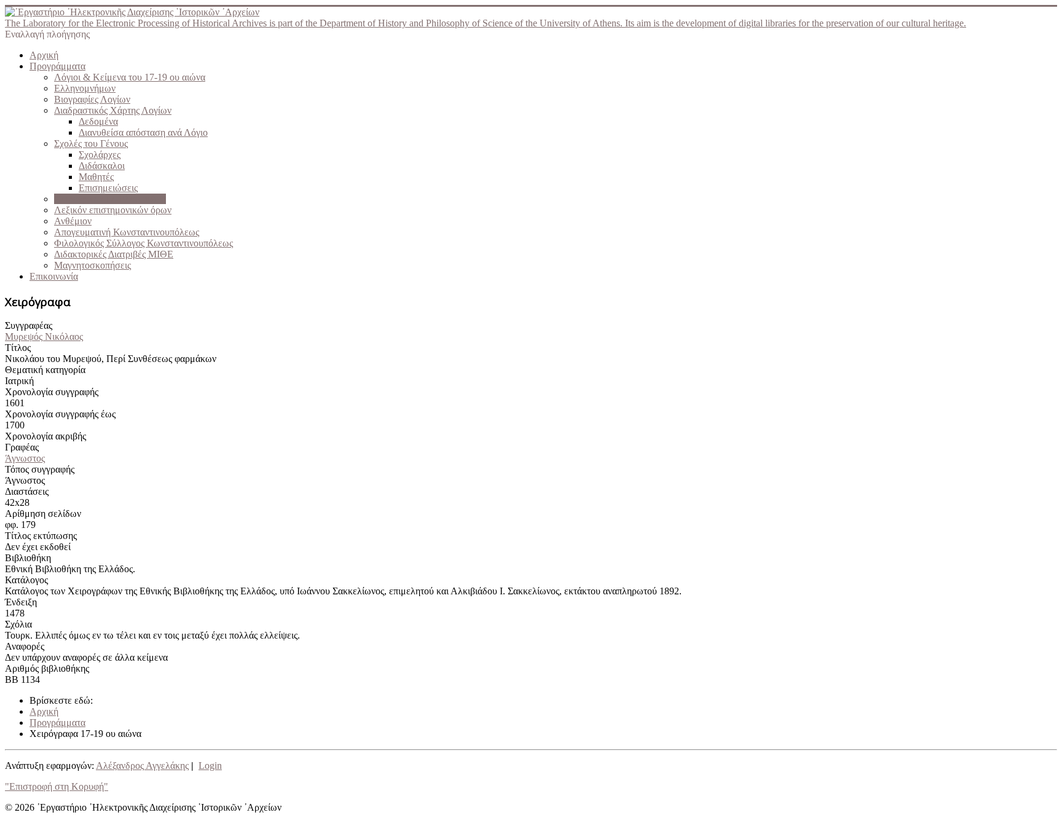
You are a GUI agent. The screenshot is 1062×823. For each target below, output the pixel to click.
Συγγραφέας (28, 325)
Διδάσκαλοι (102, 165)
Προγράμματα (57, 66)
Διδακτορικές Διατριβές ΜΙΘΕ (113, 254)
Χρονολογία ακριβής (45, 436)
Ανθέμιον (73, 221)
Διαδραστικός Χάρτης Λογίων (112, 110)
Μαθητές (96, 176)
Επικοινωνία (54, 276)
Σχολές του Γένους (91, 143)
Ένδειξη (21, 602)
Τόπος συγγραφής (39, 469)
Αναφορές (24, 646)
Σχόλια (18, 624)
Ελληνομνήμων (85, 88)
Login (210, 765)
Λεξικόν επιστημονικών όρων (112, 210)
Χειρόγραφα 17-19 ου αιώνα (110, 199)
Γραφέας (22, 447)
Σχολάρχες (99, 154)
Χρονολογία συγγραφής (51, 392)
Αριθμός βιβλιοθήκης (47, 668)
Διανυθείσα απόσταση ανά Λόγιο (143, 132)
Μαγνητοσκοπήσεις (92, 265)
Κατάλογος (26, 580)
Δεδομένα (98, 121)
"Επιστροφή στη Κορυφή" (56, 786)
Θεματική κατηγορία (45, 369)
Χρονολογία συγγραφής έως (60, 414)
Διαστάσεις (27, 491)
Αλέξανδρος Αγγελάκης (142, 765)
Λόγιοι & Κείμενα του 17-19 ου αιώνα (129, 77)
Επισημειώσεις (108, 188)
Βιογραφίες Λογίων (92, 99)
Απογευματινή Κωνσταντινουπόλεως (126, 232)
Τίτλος (18, 347)
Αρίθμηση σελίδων (43, 513)
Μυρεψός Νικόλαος (44, 336)
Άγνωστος (25, 458)
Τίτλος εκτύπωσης (41, 535)
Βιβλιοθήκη (28, 558)
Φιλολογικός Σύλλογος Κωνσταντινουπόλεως (143, 243)
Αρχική (44, 55)
